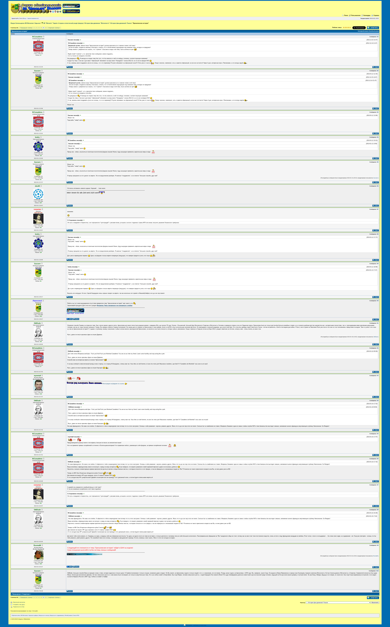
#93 (378, 375)
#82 (378, 70)
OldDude (375, 336)
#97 (378, 484)
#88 (378, 234)
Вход (24, 18)
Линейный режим (374, 31)
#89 (378, 263)
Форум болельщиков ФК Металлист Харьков (25, 23)
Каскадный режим (363, 31)
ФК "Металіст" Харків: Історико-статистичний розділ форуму (63, 23)
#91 (378, 323)
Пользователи (355, 15)
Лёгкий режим (68, 615)
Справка (376, 15)
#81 (378, 36)
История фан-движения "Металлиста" (97, 23)
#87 (378, 209)
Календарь (366, 15)
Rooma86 (375, 555)
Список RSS (76, 615)
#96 (378, 458)
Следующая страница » (54, 27)
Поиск (346, 15)
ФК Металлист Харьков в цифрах (29, 615)
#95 (378, 433)
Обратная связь (16, 615)
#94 (378, 400)
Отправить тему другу (19, 604)
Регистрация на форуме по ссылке (113, 383)
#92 (378, 348)
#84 (378, 137)
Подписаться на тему (18, 606)
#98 (378, 509)
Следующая (26, 594)
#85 (378, 162)
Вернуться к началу (44, 615)
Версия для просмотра (19, 602)
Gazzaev (375, 177)
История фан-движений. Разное (120, 23)
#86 (378, 186)
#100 (377, 570)
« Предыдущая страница (25, 27)
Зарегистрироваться (32, 18)
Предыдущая (16, 594)
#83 (378, 112)
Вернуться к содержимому (57, 615)
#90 (378, 300)
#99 (378, 545)
